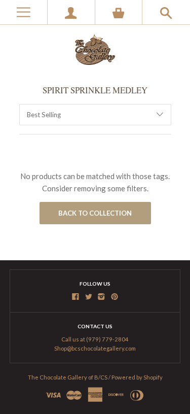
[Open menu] (23, 12)
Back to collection (95, 213)
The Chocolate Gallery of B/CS (67, 377)
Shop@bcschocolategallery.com (95, 348)
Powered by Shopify (137, 377)
